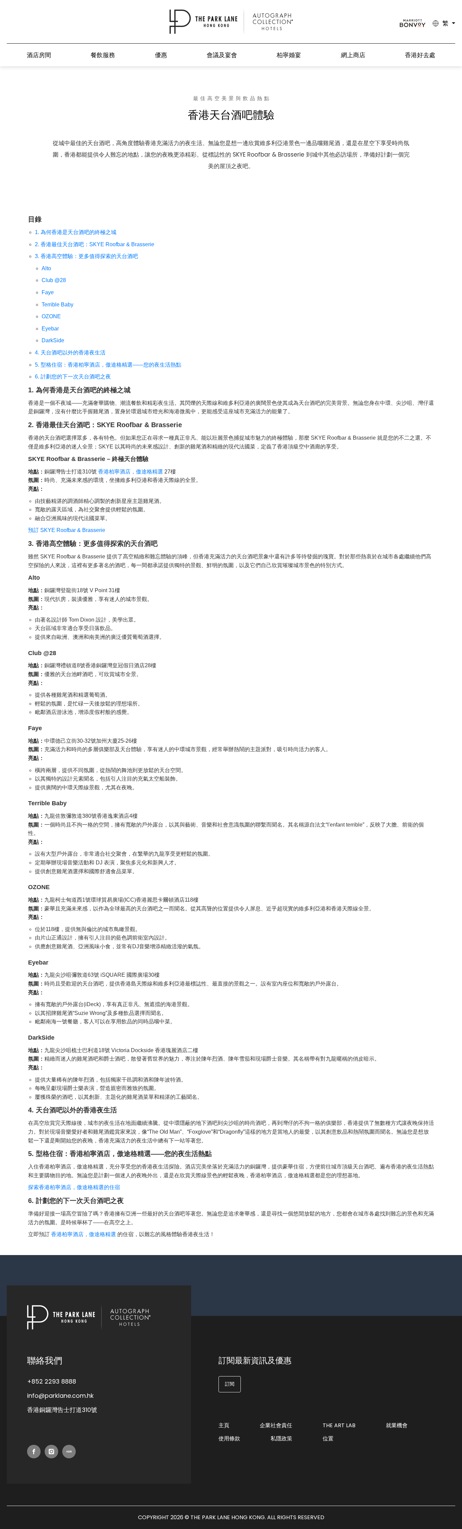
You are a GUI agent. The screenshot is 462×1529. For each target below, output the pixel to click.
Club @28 (54, 280)
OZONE (51, 316)
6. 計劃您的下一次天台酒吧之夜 (73, 376)
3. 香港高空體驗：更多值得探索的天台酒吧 (86, 256)
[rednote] (69, 1451)
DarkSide (53, 340)
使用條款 (229, 1438)
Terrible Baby (57, 304)
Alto (46, 268)
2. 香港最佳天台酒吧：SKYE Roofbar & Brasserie (94, 244)
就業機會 (397, 1425)
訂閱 (229, 1384)
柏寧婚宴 (289, 55)
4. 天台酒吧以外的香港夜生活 (70, 352)
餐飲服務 (103, 55)
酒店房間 (39, 55)
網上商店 (353, 55)
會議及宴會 (222, 55)
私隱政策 (281, 1438)
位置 (328, 1438)
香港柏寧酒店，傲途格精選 (130, 471)
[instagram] (51, 1451)
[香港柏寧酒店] (231, 21)
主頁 (223, 1425)
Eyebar (50, 328)
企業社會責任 (276, 1425)
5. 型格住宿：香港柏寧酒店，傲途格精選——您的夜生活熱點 (108, 365)
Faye (48, 292)
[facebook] (34, 1451)
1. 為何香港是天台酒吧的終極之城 (75, 232)
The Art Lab (339, 1425)
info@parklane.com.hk (60, 1395)
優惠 (161, 55)
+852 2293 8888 (51, 1381)
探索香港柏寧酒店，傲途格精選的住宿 (74, 1187)
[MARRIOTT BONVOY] (412, 23)
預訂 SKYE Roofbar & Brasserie (66, 530)
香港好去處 (420, 55)
